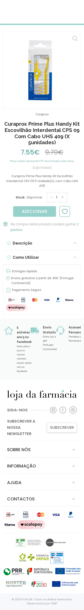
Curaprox (42, 114)
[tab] (42, 449)
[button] (42, 449)
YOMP (53, 603)
